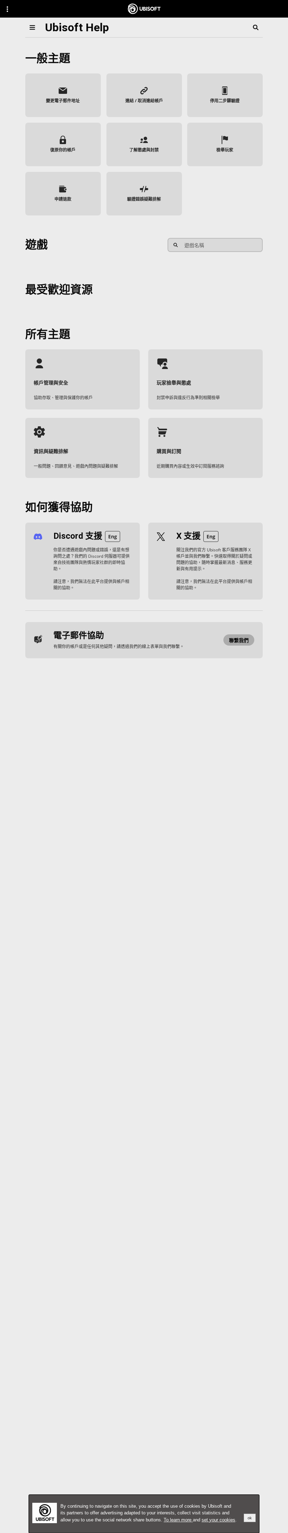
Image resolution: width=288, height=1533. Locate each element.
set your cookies (218, 1519)
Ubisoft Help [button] (77, 27)
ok (250, 1518)
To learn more (178, 1519)
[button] (63, 95)
